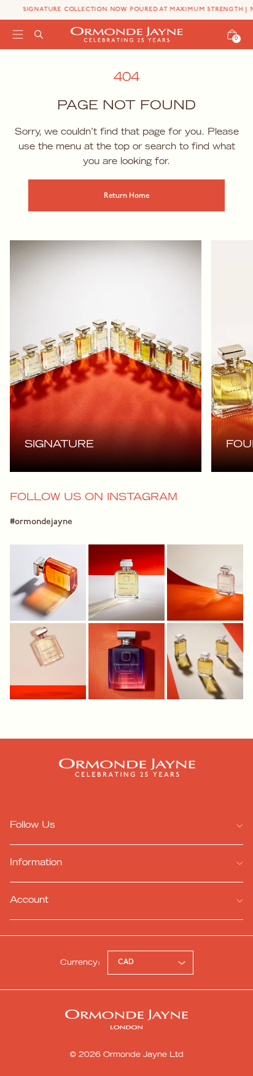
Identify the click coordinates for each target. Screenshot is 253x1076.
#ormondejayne (41, 522)
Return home (126, 196)
